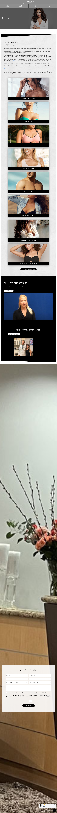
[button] (28, 306)
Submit (28, 705)
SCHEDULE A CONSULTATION (28, 269)
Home (2, 30)
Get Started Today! (14, 334)
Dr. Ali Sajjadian (14, 60)
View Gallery (8, 290)
